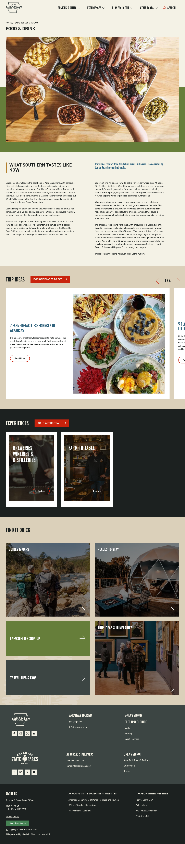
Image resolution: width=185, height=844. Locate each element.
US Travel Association (146, 810)
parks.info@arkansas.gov (78, 765)
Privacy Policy (12, 816)
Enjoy (34, 23)
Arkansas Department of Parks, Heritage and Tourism (94, 799)
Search (171, 8)
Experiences (94, 8)
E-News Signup (133, 715)
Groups (126, 771)
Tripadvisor (141, 805)
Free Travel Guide (136, 722)
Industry (128, 733)
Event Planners (132, 738)
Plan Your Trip (120, 8)
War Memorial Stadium (80, 810)
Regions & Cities (67, 8)
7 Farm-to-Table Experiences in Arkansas (32, 327)
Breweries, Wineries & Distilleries (24, 454)
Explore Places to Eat (47, 279)
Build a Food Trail (49, 423)
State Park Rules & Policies (136, 760)
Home (9, 23)
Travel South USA (144, 799)
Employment (129, 765)
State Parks (147, 8)
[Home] (14, 8)
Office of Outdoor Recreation (82, 805)
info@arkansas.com (78, 727)
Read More (22, 359)
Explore (44, 491)
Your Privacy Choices (18, 823)
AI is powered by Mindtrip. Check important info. (29, 834)
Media (127, 728)
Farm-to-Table (82, 448)
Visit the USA (142, 815)
